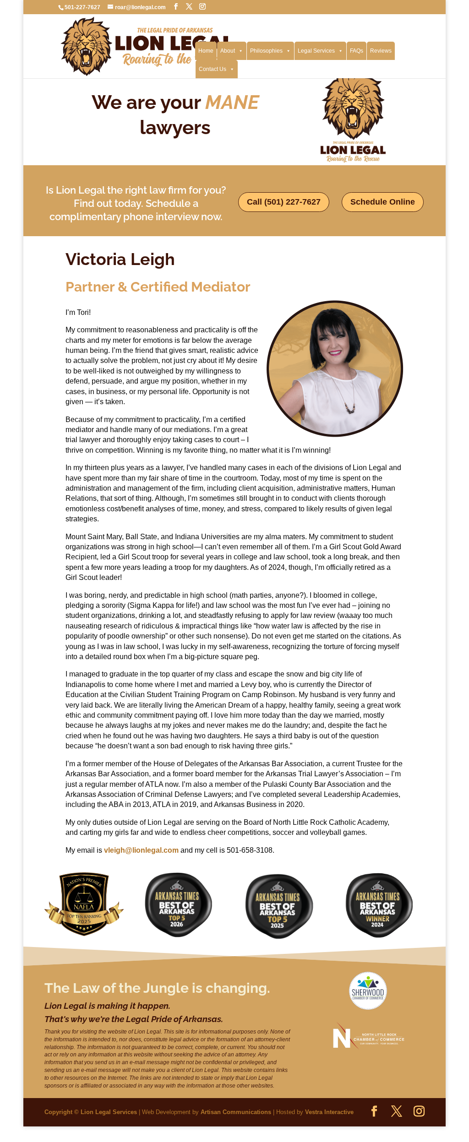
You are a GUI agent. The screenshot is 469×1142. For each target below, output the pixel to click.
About (227, 51)
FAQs (356, 51)
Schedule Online (382, 201)
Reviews (381, 51)
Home (205, 51)
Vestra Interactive (329, 1112)
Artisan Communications (236, 1112)
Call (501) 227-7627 (284, 201)
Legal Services (316, 51)
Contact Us (212, 69)
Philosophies (266, 51)
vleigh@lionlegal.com (141, 850)
